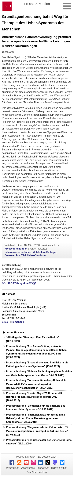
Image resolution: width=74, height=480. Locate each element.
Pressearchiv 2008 (15, 255)
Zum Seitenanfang (37, 472)
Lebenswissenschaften (18, 252)
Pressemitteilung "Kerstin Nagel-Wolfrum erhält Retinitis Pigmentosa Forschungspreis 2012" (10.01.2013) (34, 397)
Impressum (43, 467)
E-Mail (5, 321)
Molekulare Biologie (44, 252)
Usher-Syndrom (36, 255)
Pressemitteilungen (16, 248)
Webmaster (12, 467)
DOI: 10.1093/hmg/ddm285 (17, 283)
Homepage (17, 321)
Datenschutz (28, 467)
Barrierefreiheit (59, 467)
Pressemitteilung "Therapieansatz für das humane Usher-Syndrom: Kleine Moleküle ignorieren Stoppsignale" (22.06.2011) (35, 418)
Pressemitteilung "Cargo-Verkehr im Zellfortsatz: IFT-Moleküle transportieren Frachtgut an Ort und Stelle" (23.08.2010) (37, 431)
